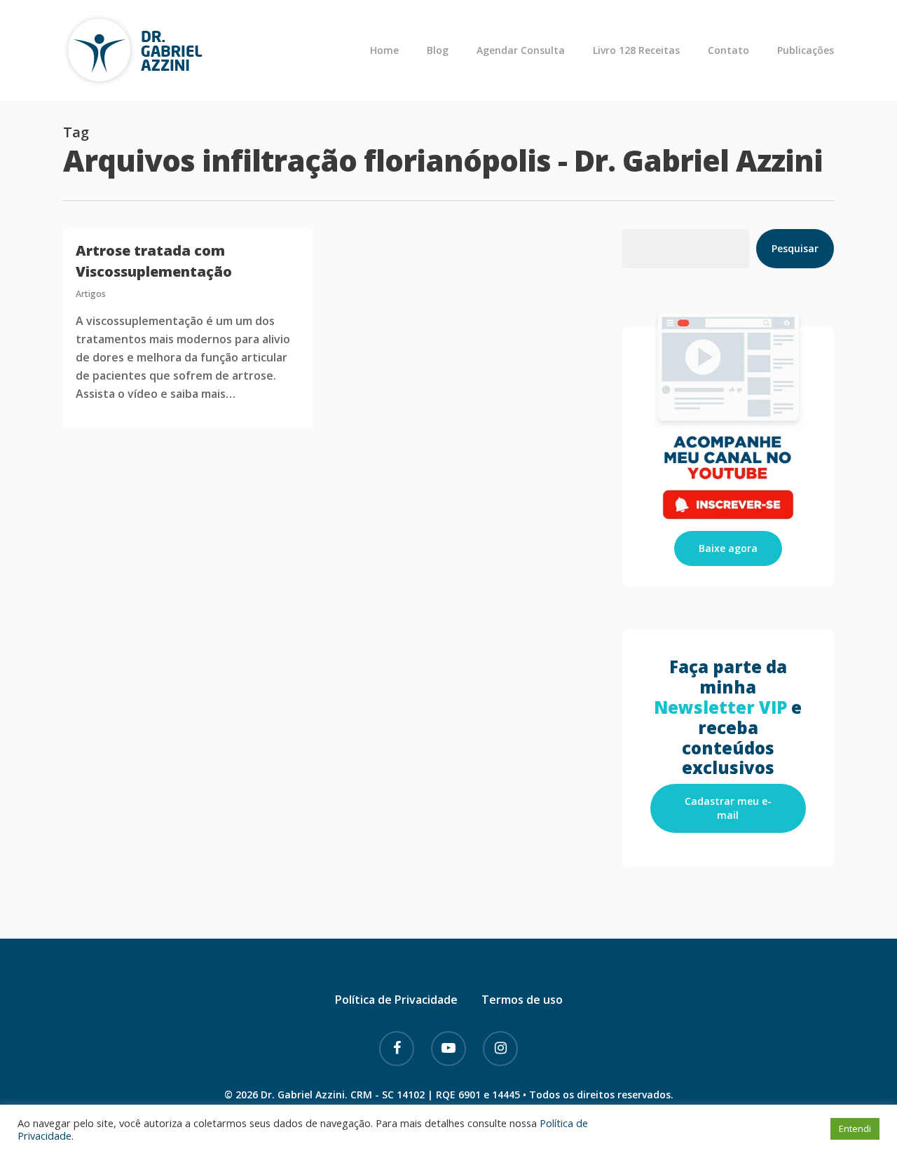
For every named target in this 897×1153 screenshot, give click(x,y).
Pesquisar (795, 248)
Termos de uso (522, 999)
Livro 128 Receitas (636, 50)
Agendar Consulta (521, 50)
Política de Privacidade (396, 999)
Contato (728, 50)
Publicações (805, 50)
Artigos (91, 294)
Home (384, 50)
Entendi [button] (855, 1128)
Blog (437, 50)
